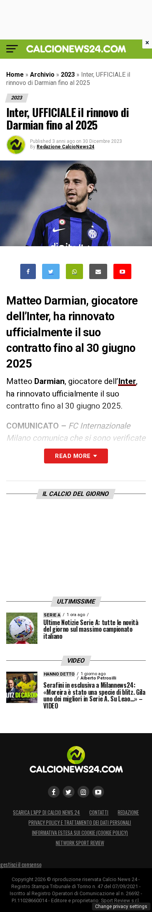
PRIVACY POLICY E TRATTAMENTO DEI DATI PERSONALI (79, 822)
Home (15, 74)
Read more (72, 456)
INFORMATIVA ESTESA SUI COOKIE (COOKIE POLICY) (80, 832)
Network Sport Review (80, 843)
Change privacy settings (121, 906)
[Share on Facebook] (28, 271)
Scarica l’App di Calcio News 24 (46, 812)
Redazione (128, 812)
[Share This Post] (74, 271)
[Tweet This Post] (51, 271)
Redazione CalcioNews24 (65, 147)
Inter (127, 381)
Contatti (98, 812)
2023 (68, 74)
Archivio (42, 74)
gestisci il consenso (20, 864)
